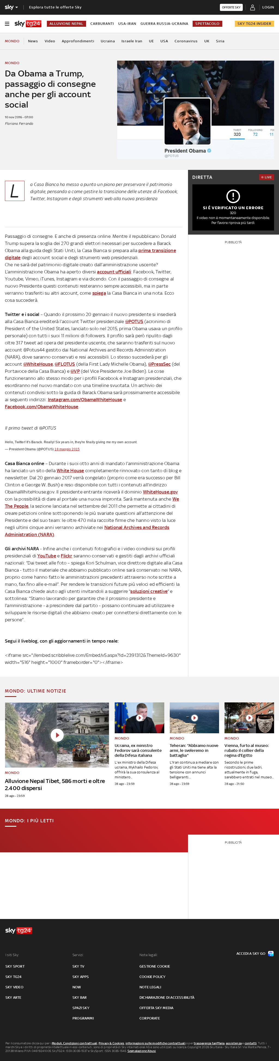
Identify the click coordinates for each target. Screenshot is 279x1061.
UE (151, 41)
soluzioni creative (149, 591)
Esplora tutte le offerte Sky (55, 7)
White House (70, 470)
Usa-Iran (127, 24)
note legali (150, 987)
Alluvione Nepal (66, 24)
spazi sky (80, 1008)
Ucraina (108, 41)
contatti (251, 1043)
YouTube (46, 555)
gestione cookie (155, 966)
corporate (150, 1018)
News (33, 41)
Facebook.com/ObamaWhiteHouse (41, 406)
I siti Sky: (12, 955)
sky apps (80, 977)
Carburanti (102, 24)
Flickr (66, 555)
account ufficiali (114, 271)
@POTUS (134, 321)
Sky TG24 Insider (254, 24)
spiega (99, 293)
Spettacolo (207, 24)
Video (50, 41)
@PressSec (159, 364)
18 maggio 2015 (67, 449)
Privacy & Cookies (111, 1043)
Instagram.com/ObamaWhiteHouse (85, 399)
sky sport (15, 966)
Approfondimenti (78, 41)
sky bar (79, 997)
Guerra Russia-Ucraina (164, 24)
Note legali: (149, 955)
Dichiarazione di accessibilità (167, 997)
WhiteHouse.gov (160, 492)
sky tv (78, 966)
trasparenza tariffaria (209, 1043)
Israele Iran (132, 41)
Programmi (83, 1018)
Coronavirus (186, 41)
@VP (75, 371)
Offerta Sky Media (156, 1008)
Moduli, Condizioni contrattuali (74, 1043)
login (268, 7)
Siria (220, 41)
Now (76, 987)
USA (164, 41)
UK (207, 41)
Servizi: (78, 955)
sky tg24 (13, 977)
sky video (14, 987)
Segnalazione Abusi (142, 1051)
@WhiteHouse (38, 364)
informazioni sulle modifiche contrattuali (156, 1043)
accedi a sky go (250, 953)
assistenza (234, 1043)
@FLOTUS (65, 364)
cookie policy (153, 977)
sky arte (13, 997)
